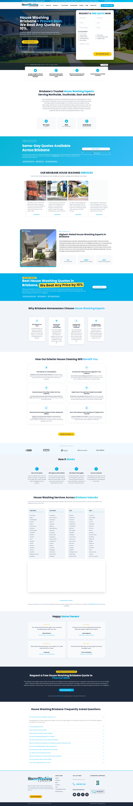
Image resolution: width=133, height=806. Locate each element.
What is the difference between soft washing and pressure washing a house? (50, 743)
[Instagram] (78, 794)
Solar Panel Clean (84, 38)
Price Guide (64, 5)
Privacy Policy (93, 803)
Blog (87, 5)
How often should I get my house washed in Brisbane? (43, 740)
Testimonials (73, 5)
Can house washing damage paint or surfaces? (42, 736)
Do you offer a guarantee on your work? (40, 762)
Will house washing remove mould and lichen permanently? (45, 756)
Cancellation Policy (101, 803)
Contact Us (93, 5)
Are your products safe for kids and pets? (40, 759)
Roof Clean (100, 35)
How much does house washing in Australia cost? (42, 717)
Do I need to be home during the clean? (40, 753)
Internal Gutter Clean (102, 36)
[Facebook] (74, 794)
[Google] (87, 794)
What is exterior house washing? (38, 730)
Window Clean (101, 38)
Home (42, 5)
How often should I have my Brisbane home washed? (43, 749)
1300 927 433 (93, 604)
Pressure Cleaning (89, 635)
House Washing (50, 635)
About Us (48, 5)
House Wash (83, 35)
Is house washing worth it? (36, 727)
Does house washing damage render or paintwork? (43, 746)
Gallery (81, 5)
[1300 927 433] (74, 784)
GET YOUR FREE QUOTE (102, 54)
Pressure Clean (83, 36)
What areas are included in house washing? (41, 733)
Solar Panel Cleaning (49, 654)
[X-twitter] (83, 794)
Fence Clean (83, 40)
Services (55, 5)
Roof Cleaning (89, 654)
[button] (24, 199)
